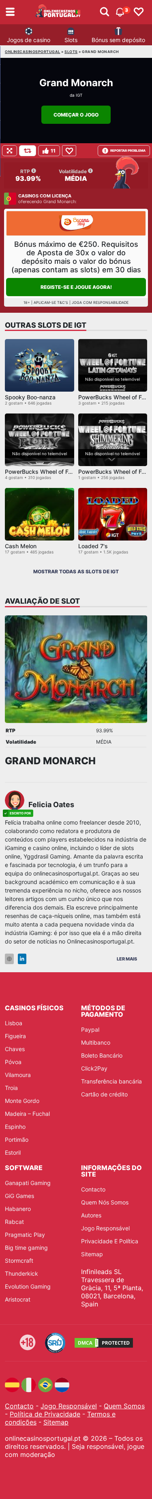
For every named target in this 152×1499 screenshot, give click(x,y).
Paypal (90, 1029)
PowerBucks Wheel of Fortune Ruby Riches (62, 471)
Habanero (18, 1208)
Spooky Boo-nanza (30, 397)
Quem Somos (124, 1406)
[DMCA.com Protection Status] (103, 1343)
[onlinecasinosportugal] (58, 12)
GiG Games (19, 1195)
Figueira (15, 1036)
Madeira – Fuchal (27, 1113)
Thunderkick (21, 1273)
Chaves (15, 1048)
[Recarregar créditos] (27, 150)
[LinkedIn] (22, 959)
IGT (79, 95)
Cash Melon (20, 546)
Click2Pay (94, 1068)
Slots (70, 39)
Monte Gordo (22, 1100)
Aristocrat (17, 1299)
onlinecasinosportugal (32, 51)
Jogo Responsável (105, 1228)
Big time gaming (26, 1247)
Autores (91, 1215)
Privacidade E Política (109, 1241)
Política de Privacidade (45, 1414)
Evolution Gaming (28, 1286)
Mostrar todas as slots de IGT (76, 571)
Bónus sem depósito (118, 39)
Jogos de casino (28, 39)
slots (71, 51)
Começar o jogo (76, 115)
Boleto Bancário (101, 1055)
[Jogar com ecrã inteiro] (9, 150)
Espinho (15, 1126)
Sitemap (92, 1254)
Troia (11, 1087)
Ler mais (127, 959)
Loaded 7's (93, 546)
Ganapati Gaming (28, 1182)
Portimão (16, 1139)
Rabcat (14, 1221)
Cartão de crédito (104, 1094)
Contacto (93, 1189)
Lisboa (13, 1023)
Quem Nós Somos (104, 1202)
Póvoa (13, 1061)
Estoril (13, 1152)
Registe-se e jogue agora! (76, 287)
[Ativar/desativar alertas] (104, 12)
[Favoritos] (139, 12)
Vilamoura (18, 1074)
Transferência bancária (111, 1081)
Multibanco (95, 1042)
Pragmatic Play (25, 1234)
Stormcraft (19, 1260)
